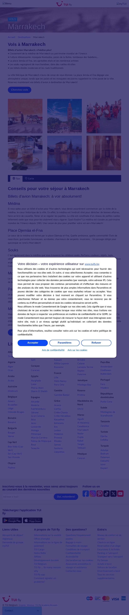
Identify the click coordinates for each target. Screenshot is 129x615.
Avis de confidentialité (53, 350)
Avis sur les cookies (77, 350)
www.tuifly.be (92, 264)
